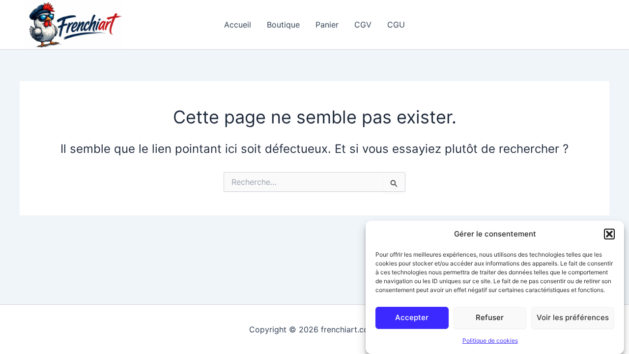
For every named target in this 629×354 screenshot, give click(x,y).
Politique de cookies (490, 341)
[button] (609, 234)
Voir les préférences (573, 317)
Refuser (490, 317)
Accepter (412, 317)
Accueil (237, 25)
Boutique (283, 25)
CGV (363, 25)
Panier (327, 25)
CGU (396, 25)
